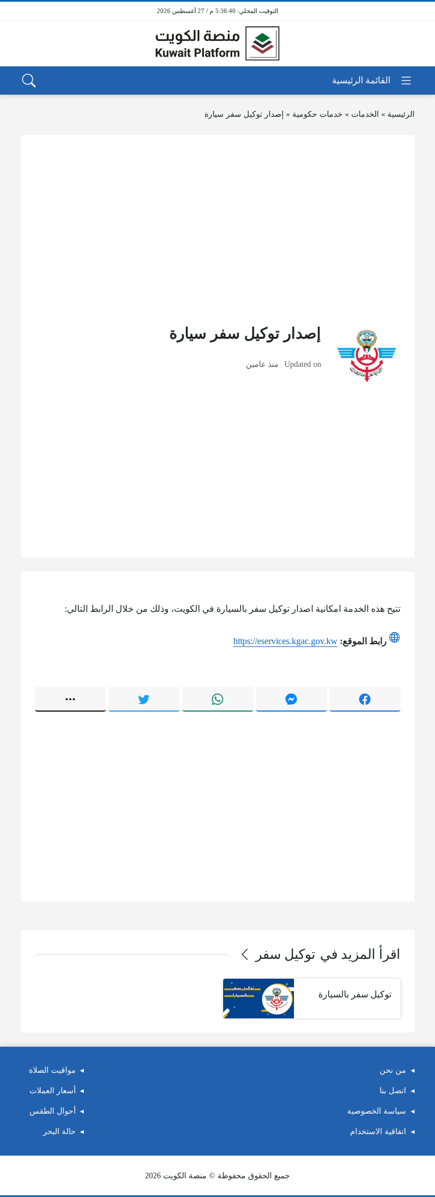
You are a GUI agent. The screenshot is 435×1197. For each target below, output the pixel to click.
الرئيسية (401, 114)
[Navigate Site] (372, 80)
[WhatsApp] (217, 699)
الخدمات (365, 114)
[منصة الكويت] (217, 44)
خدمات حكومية (317, 114)
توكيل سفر (285, 954)
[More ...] (70, 699)
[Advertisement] (217, 228)
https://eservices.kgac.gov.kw (285, 641)
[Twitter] (144, 699)
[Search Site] (28, 80)
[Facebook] (365, 699)
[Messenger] (291, 699)
